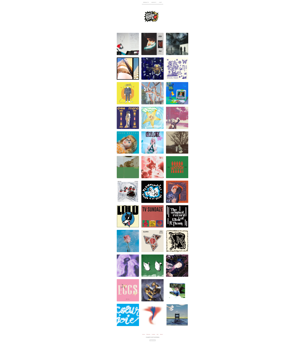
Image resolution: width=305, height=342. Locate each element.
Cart (160, 2)
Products (146, 2)
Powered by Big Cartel (152, 340)
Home (143, 334)
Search (161, 334)
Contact (153, 2)
